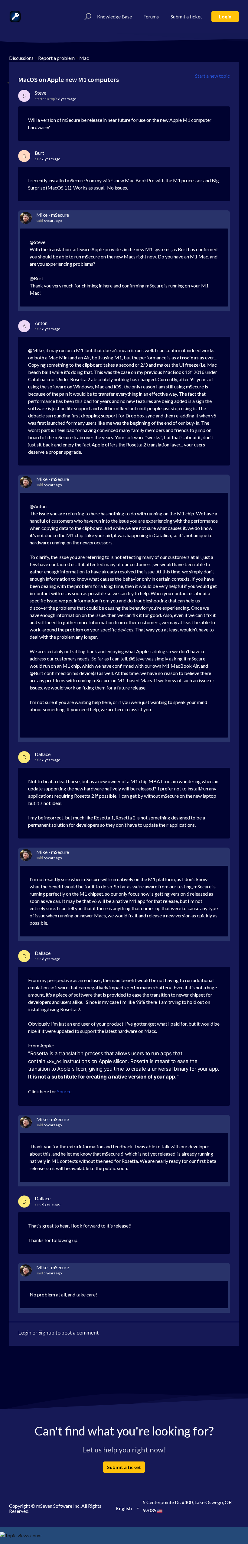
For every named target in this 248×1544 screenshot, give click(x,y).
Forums (151, 16)
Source (64, 1091)
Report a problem (56, 58)
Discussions (21, 58)
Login (225, 16)
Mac (84, 58)
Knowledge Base (114, 16)
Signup (46, 1332)
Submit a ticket (186, 16)
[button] (87, 17)
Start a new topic (212, 76)
